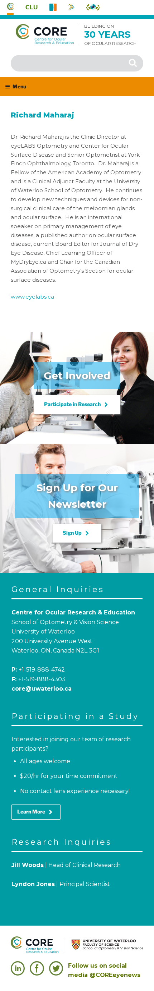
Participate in (77, 404)
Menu (19, 86)
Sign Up (77, 533)
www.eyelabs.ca (32, 296)
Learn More (36, 812)
